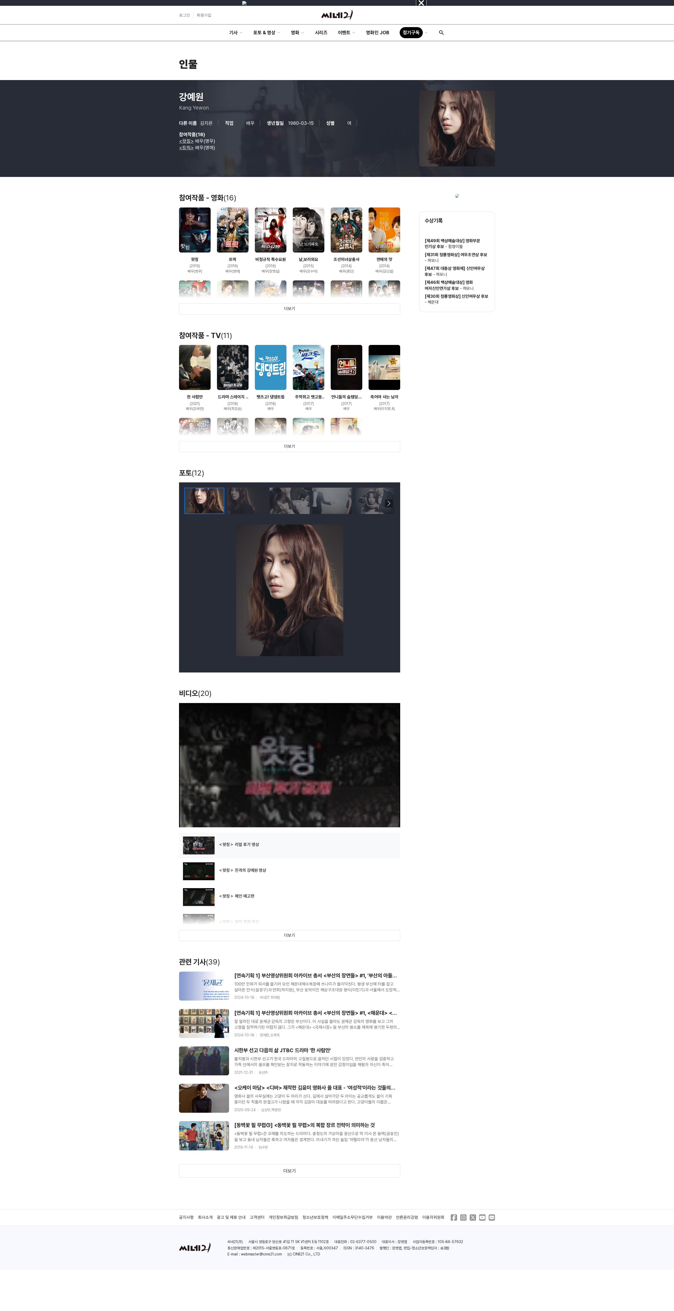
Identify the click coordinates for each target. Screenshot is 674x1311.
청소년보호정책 (315, 1217)
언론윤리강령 (407, 1217)
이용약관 (384, 1217)
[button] (388, 503)
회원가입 (204, 15)
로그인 (184, 15)
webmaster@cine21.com (261, 1254)
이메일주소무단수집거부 (353, 1217)
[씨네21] (337, 15)
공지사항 (186, 1217)
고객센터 (257, 1217)
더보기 (289, 308)
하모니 (433, 260)
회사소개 (205, 1217)
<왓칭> (186, 141)
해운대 (433, 302)
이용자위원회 (433, 1217)
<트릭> (186, 147)
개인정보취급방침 (283, 1217)
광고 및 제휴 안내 (231, 1217)
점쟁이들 (455, 246)
